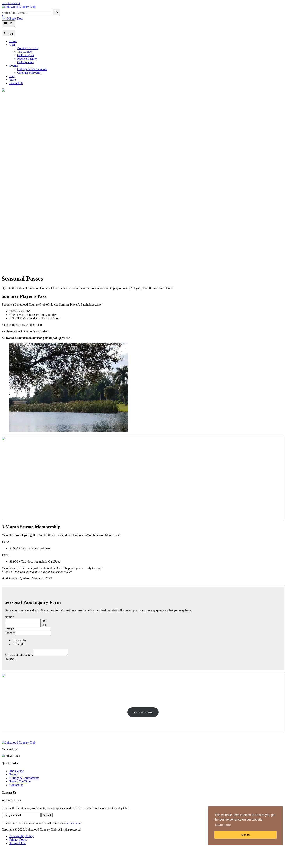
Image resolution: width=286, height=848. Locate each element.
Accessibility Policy (21, 836)
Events (13, 65)
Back (8, 33)
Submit (10, 658)
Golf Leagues (25, 55)
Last (43, 624)
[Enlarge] (272, 348)
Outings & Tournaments (32, 69)
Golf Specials (25, 62)
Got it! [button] (245, 834)
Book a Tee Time (27, 48)
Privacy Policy (18, 839)
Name (9, 617)
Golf (12, 44)
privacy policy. (74, 823)
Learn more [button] (223, 824)
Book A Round (143, 712)
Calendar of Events (29, 72)
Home (13, 41)
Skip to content (11, 3)
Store (12, 79)
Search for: (9, 12)
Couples (21, 640)
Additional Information (19, 655)
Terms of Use (17, 843)
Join (11, 76)
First (43, 620)
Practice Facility (27, 58)
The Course (24, 51)
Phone (10, 633)
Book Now (16, 18)
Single (20, 644)
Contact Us (16, 83)
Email (9, 628)
